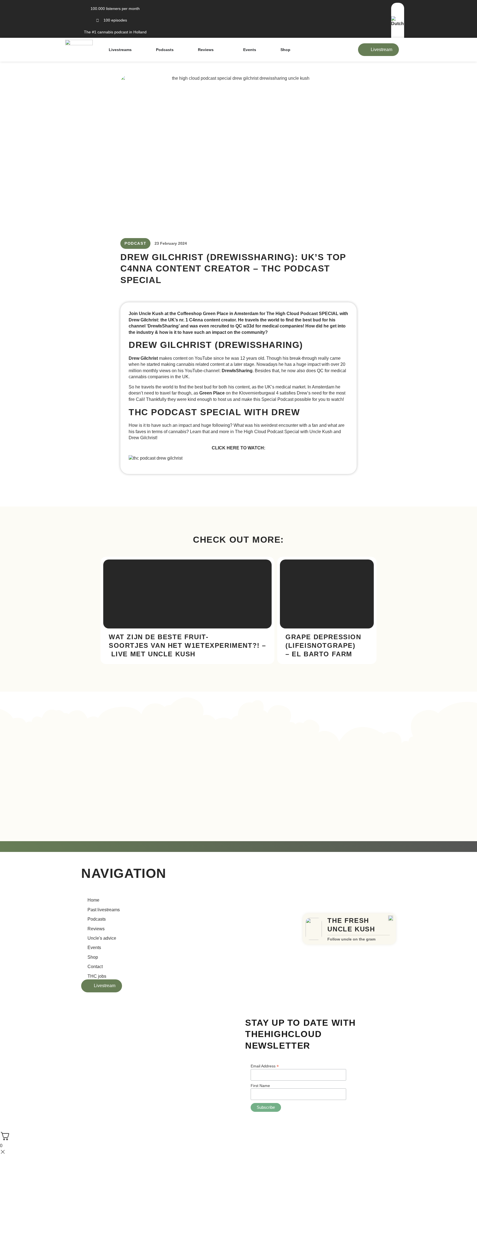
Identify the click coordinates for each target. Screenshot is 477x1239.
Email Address (265, 1066)
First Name (260, 1086)
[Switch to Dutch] (397, 23)
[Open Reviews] (217, 49)
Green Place (212, 393)
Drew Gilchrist (143, 358)
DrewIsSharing (237, 370)
